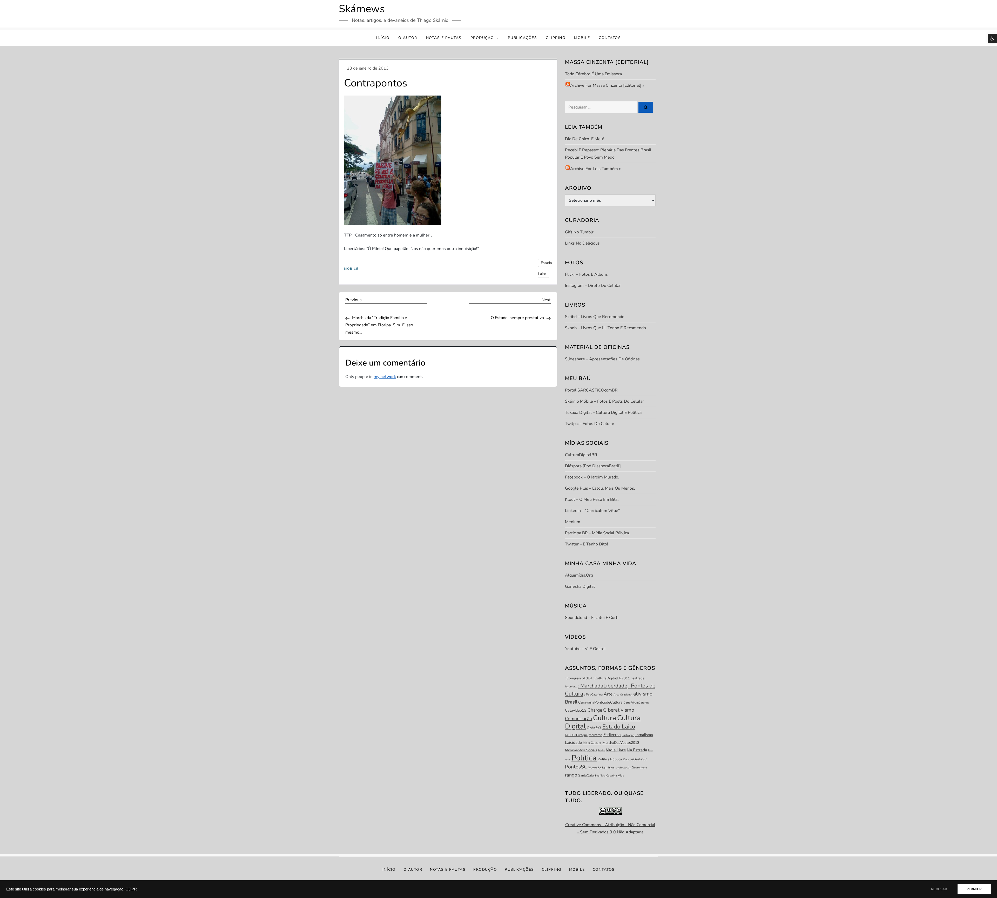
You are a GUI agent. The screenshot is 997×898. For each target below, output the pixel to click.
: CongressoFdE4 (578, 678)
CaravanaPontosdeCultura (600, 702)
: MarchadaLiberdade (602, 685)
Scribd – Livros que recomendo (594, 317)
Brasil (571, 702)
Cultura (604, 718)
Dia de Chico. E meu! (584, 139)
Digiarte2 (594, 727)
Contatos (610, 37)
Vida (621, 776)
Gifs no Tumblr (579, 232)
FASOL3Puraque (576, 735)
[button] (992, 38)
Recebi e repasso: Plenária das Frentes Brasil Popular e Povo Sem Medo (608, 153)
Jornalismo (644, 734)
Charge (595, 710)
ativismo (642, 693)
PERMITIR (974, 889)
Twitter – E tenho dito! (586, 544)
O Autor (407, 37)
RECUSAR (939, 889)
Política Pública (610, 759)
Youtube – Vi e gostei (585, 649)
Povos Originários (601, 767)
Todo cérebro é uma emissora (593, 74)
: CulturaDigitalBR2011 (611, 678)
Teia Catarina (609, 776)
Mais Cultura (592, 743)
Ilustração (628, 735)
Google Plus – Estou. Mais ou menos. (600, 488)
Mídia (601, 750)
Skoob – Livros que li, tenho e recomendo (605, 328)
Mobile (582, 37)
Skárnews (362, 9)
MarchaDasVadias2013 (620, 742)
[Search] (645, 107)
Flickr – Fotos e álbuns (586, 274)
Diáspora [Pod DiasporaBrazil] (593, 466)
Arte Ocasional (623, 695)
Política (584, 758)
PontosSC (576, 766)
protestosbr (623, 767)
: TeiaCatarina (593, 694)
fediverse (595, 735)
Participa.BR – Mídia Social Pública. (597, 533)
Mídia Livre (616, 750)
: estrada (637, 678)
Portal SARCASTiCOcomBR (591, 390)
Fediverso (612, 734)
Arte (608, 694)
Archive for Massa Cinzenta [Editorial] (605, 85)
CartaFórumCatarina (636, 703)
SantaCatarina (588, 775)
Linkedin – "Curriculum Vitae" (592, 511)
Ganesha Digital (580, 586)
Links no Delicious (582, 243)
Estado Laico (618, 727)
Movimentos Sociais (581, 750)
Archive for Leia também (594, 169)
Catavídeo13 (576, 710)
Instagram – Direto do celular (593, 285)
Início (382, 37)
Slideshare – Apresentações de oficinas (602, 359)
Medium (572, 522)
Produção (482, 37)
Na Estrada (637, 750)
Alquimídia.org (579, 575)
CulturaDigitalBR (581, 455)
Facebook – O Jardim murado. (592, 477)
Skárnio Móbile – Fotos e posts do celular (604, 401)
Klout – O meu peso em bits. (592, 499)
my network (385, 377)
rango (571, 775)
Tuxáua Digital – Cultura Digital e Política (603, 412)
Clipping (555, 37)
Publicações (522, 37)
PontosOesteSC (635, 759)
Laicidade (573, 742)
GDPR (131, 889)
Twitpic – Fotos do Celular (589, 424)
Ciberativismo (618, 709)
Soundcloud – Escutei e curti (591, 617)
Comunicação (578, 718)
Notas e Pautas (444, 37)
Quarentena (639, 767)
